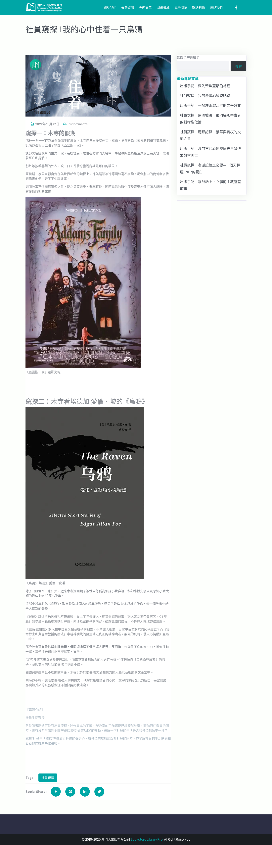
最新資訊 (127, 7)
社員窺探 (47, 777)
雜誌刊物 (198, 7)
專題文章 (145, 7)
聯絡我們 (216, 7)
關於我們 (110, 7)
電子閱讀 (180, 7)
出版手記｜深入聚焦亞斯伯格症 (205, 85)
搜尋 (238, 66)
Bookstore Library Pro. (147, 839)
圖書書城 (163, 7)
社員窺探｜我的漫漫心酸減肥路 (205, 95)
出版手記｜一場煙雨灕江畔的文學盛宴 (210, 105)
